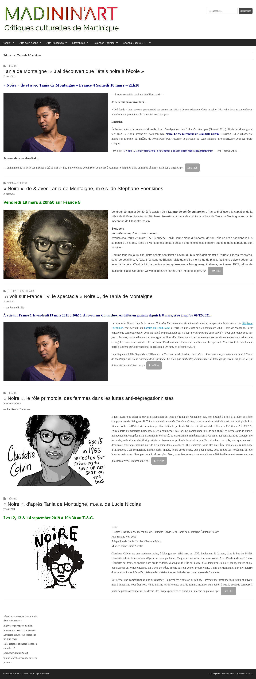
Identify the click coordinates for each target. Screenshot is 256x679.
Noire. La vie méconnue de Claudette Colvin (192, 133)
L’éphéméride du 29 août (15, 652)
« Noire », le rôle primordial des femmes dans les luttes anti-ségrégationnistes (168, 150)
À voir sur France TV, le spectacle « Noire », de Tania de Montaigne (78, 296)
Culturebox (109, 315)
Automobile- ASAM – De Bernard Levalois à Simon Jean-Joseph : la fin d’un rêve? (19, 634)
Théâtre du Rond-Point (156, 327)
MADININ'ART (26, 673)
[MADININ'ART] (61, 17)
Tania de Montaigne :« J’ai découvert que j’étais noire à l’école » (73, 71)
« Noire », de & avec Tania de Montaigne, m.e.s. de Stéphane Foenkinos (83, 188)
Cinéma (11, 183)
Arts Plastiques (55, 42)
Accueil (7, 42)
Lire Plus (192, 167)
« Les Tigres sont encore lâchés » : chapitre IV (20, 646)
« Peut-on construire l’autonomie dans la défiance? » (20, 618)
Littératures (78, 42)
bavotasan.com (245, 673)
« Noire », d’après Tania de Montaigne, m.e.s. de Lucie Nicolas (72, 504)
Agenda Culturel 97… (135, 42)
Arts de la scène (29, 42)
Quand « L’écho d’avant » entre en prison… (20, 660)
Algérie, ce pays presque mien (18, 625)
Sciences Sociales (104, 42)
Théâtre (11, 65)
